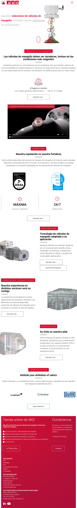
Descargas (6, 462)
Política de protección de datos (12, 485)
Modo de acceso (8, 480)
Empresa (39, 149)
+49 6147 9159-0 (8, 496)
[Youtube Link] (9, 503)
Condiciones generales (9, 487)
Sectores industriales (19, 280)
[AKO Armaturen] (11, 2)
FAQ (4, 465)
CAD (4, 460)
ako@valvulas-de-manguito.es (13, 499)
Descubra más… (38, 97)
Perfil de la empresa (8, 476)
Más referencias (38, 406)
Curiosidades (7, 471)
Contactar (58, 448)
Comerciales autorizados (10, 467)
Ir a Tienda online (11, 448)
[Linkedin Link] (4, 503)
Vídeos (5, 469)
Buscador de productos (53, 268)
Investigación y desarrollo (10, 478)
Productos (50, 228)
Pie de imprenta (7, 483)
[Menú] (72, 3)
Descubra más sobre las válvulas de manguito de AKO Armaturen (32, 106)
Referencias (40, 370)
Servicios (49, 326)
